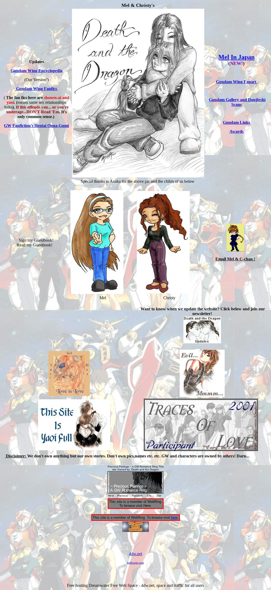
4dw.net (135, 553)
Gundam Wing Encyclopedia (36, 70)
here (174, 517)
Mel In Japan (236, 57)
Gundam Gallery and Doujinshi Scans (237, 102)
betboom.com (135, 562)
